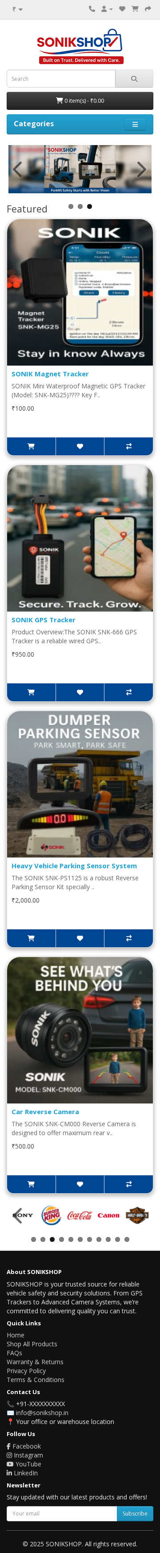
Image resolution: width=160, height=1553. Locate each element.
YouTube (27, 1464)
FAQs (14, 1353)
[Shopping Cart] (135, 8)
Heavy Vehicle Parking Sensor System (74, 865)
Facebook (26, 1446)
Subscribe (135, 1513)
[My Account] (107, 8)
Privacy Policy (26, 1370)
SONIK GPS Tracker (44, 619)
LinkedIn (25, 1473)
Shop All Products (32, 1344)
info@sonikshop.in (42, 1412)
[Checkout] (148, 8)
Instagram (27, 1455)
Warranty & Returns (35, 1361)
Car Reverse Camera (45, 1111)
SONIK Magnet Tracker (50, 373)
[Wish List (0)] (122, 8)
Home (15, 1335)
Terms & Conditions (35, 1379)
